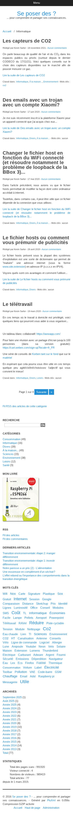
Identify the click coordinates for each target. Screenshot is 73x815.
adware (38, 654)
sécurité (8, 658)
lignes (7, 607)
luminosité (21, 607)
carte (21, 593)
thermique (55, 662)
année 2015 (9, 741)
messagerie (10, 682)
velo (51, 646)
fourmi (61, 654)
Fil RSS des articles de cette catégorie (25, 406)
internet (20, 599)
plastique (49, 593)
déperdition (39, 658)
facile (6, 617)
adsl (33, 676)
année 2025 (9, 704)
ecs (20, 662)
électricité (51, 667)
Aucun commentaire (57, 48)
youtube (31, 646)
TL (24, 613)
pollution (21, 672)
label (38, 667)
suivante (41, 391)
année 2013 (9, 749)
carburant (24, 654)
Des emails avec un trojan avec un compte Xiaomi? (33, 102)
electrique (9, 654)
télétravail (9, 623)
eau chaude (10, 634)
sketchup (42, 603)
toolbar (7, 671)
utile (24, 681)
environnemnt (58, 634)
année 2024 (9, 708)
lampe (17, 617)
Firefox (29, 662)
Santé (6, 465)
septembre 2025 (12, 697)
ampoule (17, 646)
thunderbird (50, 650)
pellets (28, 617)
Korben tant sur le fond (45, 353)
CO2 (6, 638)
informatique (38, 613)
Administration (51, 807)
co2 (4, 85)
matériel (7, 357)
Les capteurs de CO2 (27, 41)
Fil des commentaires (15, 538)
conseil (45, 607)
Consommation (11, 439)
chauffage (10, 676)
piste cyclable (55, 623)
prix (53, 603)
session (34, 599)
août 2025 (8, 700)
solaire (61, 646)
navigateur (56, 658)
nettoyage (33, 629)
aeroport (41, 617)
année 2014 (9, 745)
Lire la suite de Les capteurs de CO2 (24, 75)
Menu (36, 2)
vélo (6, 642)
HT (13, 638)
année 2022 (9, 715)
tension (8, 629)
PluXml (51, 800)
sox (60, 593)
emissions (22, 658)
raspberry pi (46, 676)
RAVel (23, 623)
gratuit (7, 599)
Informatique (22, 81)
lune (6, 646)
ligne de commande (24, 642)
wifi (5, 593)
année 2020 (9, 723)
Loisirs (40, 378)
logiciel (44, 642)
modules (58, 607)
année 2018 (9, 730)
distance (27, 603)
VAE (32, 671)
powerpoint (56, 617)
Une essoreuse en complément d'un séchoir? (29, 571)
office (34, 607)
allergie (57, 642)
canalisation (26, 638)
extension (21, 650)
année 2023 (9, 712)
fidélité (41, 662)
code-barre (45, 671)
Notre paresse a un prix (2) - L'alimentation (27, 568)
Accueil (7, 31)
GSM (58, 671)
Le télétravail (17, 304)
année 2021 (9, 719)
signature (34, 593)
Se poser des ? (36, 13)
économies (57, 613)
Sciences (8, 454)
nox (13, 593)
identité (63, 603)
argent (50, 654)
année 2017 (9, 734)
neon (42, 646)
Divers (32, 138)
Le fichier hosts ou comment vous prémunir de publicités (36, 240)
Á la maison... (35, 81)
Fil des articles (11, 535)
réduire (36, 622)
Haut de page (32, 807)
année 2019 (9, 726)
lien (23, 634)
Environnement (50, 81)
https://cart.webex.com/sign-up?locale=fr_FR (29, 347)
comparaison (11, 603)
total (6, 752)
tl (30, 634)
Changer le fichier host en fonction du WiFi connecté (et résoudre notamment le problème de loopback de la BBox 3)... (35, 162)
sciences (40, 634)
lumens (35, 650)
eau (5, 662)
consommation (11, 667)
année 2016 (9, 737)
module (20, 629)
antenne (41, 638)
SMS (6, 613)
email (23, 676)
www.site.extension (14, 266)
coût (16, 612)
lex (12, 662)
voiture (27, 667)
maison (7, 650)
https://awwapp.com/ (48, 333)
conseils (55, 638)
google (46, 599)
